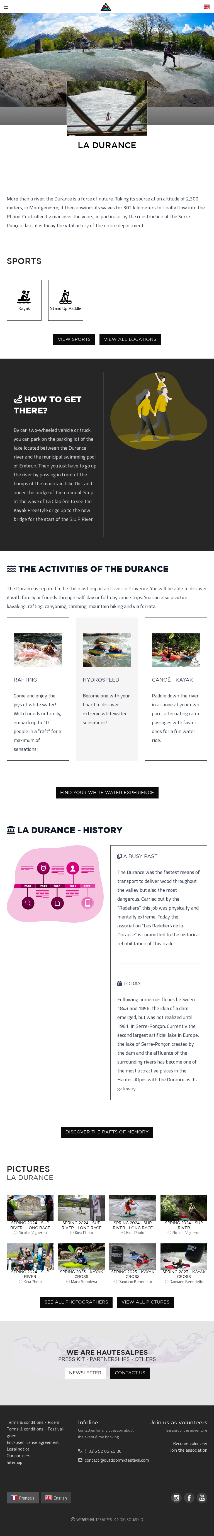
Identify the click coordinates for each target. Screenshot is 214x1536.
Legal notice (18, 1449)
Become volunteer (190, 1443)
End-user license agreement (33, 1442)
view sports (74, 339)
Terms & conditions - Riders (33, 1422)
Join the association (188, 1450)
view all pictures (145, 1302)
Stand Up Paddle (65, 308)
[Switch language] (207, 6)
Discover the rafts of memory (107, 1132)
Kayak (24, 308)
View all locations (130, 339)
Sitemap (14, 1462)
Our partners (18, 1455)
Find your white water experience (107, 793)
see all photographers (76, 1302)
